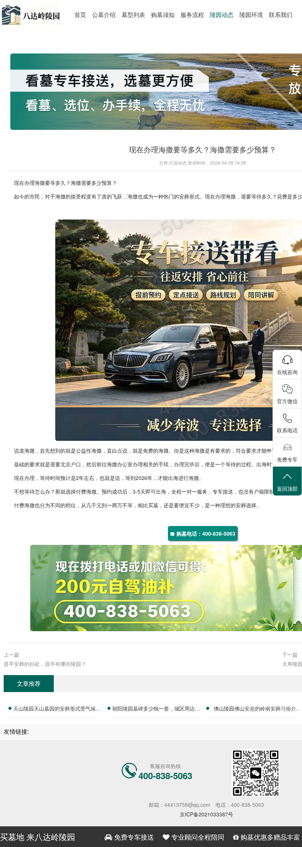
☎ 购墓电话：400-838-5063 (202, 533)
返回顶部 (287, 488)
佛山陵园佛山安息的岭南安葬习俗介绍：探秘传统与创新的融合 (255, 709)
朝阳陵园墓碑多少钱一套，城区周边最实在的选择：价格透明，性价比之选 (156, 709)
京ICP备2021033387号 (206, 814)
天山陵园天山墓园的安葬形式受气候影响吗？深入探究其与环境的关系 (57, 709)
